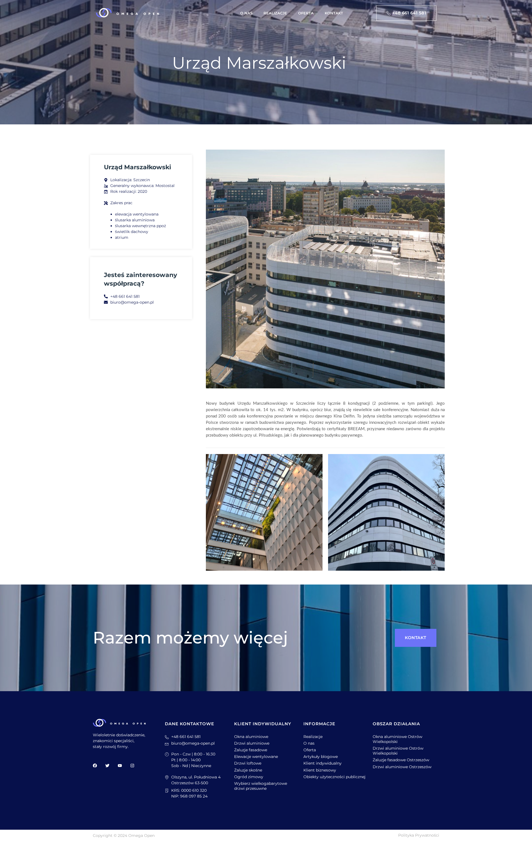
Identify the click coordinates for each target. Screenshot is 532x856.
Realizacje (275, 13)
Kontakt (334, 13)
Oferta (306, 13)
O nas (246, 13)
